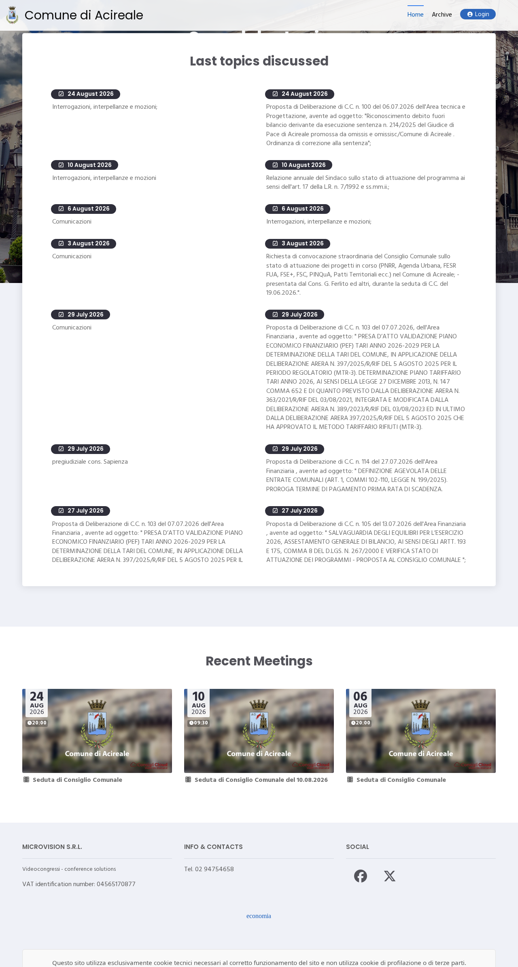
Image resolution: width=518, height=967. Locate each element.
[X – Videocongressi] (389, 876)
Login (482, 14)
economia (258, 915)
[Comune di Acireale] (12, 15)
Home (416, 15)
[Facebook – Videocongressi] (360, 876)
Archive (442, 15)
